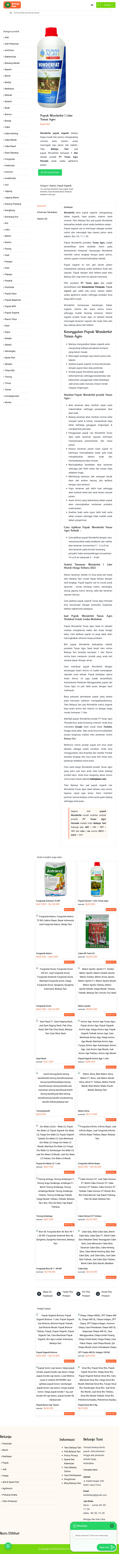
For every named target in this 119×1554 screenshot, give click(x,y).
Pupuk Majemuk (13, 300)
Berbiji (8, 82)
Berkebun (9, 88)
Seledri (8, 344)
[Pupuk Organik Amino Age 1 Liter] (97, 1037)
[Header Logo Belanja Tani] (12, 2)
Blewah (8, 95)
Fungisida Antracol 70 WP (48, 900)
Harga (5, 1475)
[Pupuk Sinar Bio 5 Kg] (97, 1383)
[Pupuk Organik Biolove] (55, 1331)
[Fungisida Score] (55, 984)
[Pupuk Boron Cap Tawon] (55, 1383)
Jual (4, 1469)
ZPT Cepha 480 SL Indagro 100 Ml (94, 1352)
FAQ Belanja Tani (72, 1451)
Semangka (10, 351)
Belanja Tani (70, 738)
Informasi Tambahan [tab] (47, 212)
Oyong (8, 248)
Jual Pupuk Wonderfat (50, 189)
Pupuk (5, 1462)
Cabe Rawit (10, 146)
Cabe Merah (11, 140)
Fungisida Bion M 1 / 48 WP (49, 1268)
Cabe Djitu (83, 1268)
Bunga (8, 120)
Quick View (69, 910)
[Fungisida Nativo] (55, 932)
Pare (7, 268)
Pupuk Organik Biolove (46, 1352)
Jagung (8, 191)
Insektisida (10, 178)
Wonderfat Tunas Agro (47, 194)
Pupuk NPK (10, 306)
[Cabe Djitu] (97, 1247)
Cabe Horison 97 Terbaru (89, 1216)
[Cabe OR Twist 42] (97, 932)
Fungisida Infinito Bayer (89, 1163)
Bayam (8, 69)
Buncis (8, 114)
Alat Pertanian (12, 43)
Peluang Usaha (9, 1494)
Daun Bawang (11, 152)
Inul (6, 184)
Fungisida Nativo (44, 953)
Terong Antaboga (44, 1216)
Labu (7, 229)
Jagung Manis (12, 197)
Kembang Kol (11, 216)
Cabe (7, 127)
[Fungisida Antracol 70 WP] (55, 879)
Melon (8, 236)
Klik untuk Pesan (51, 172)
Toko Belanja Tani (72, 1447)
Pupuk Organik (64, 185)
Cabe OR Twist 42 (86, 953)
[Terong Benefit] (55, 1089)
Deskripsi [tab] (41, 206)
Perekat (8, 280)
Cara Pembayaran (72, 1475)
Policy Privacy (71, 1455)
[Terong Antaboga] (55, 1194)
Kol (6, 223)
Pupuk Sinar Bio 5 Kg (87, 1405)
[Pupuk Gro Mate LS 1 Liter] (55, 1142)
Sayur (7, 332)
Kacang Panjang (13, 204)
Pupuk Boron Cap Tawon (47, 1405)
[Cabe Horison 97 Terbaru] (97, 1194)
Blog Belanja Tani (72, 1483)
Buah (7, 108)
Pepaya (8, 274)
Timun (8, 383)
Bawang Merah (12, 63)
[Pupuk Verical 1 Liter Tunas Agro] (97, 879)
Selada (8, 338)
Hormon (9, 172)
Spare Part (10, 357)
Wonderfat (68, 192)
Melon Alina (83, 1111)
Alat (7, 37)
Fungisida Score (43, 1006)
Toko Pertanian (9, 1501)
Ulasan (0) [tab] (42, 218)
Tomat (8, 389)
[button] (59, 172)
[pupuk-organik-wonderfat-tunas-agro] (56, 67)
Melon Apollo (84, 1006)
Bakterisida (10, 56)
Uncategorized (12, 396)
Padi (7, 255)
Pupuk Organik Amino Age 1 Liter (93, 1058)
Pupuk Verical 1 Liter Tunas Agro (93, 900)
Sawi (7, 325)
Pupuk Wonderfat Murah (56, 192)
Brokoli (8, 101)
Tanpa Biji (10, 370)
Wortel (8, 402)
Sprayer (8, 364)
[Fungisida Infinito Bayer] (97, 1142)
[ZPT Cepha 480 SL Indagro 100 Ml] (97, 1331)
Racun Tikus (11, 319)
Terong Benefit (43, 1111)
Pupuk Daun (11, 293)
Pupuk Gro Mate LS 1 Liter (48, 1163)
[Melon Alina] (97, 1089)
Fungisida (10, 159)
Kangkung (10, 210)
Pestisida (9, 287)
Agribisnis (7, 1488)
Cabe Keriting (11, 133)
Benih (7, 75)
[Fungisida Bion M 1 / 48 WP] (55, 1247)
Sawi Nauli (41, 1058)
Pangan (8, 261)
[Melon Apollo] (97, 984)
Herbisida (9, 165)
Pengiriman (70, 1479)
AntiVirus (9, 50)
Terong (8, 376)
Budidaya (7, 1456)
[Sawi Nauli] (55, 1037)
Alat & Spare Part (10, 1482)
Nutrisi (53, 185)
